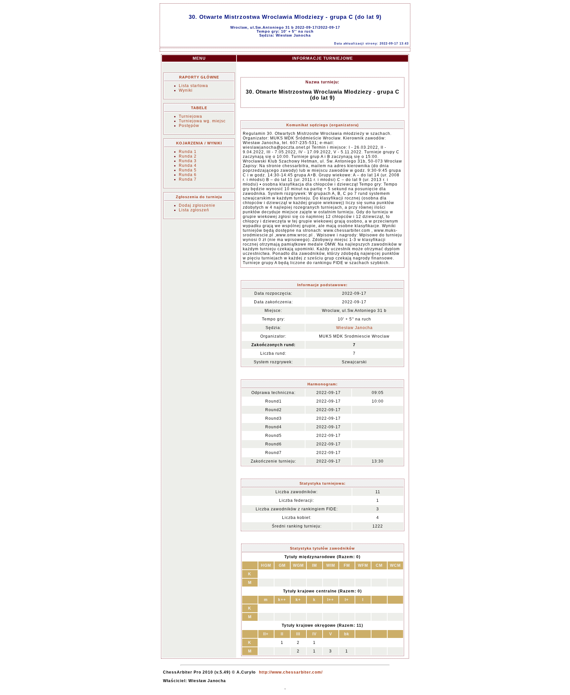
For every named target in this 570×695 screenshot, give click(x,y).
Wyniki (186, 90)
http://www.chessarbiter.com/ (291, 672)
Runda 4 (188, 165)
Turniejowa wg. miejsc (202, 121)
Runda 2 (188, 156)
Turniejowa (190, 116)
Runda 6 (188, 174)
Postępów (189, 125)
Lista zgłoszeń (194, 210)
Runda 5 (188, 170)
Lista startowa (193, 85)
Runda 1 (188, 151)
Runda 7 (188, 179)
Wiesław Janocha (354, 327)
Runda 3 (188, 161)
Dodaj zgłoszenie (197, 205)
